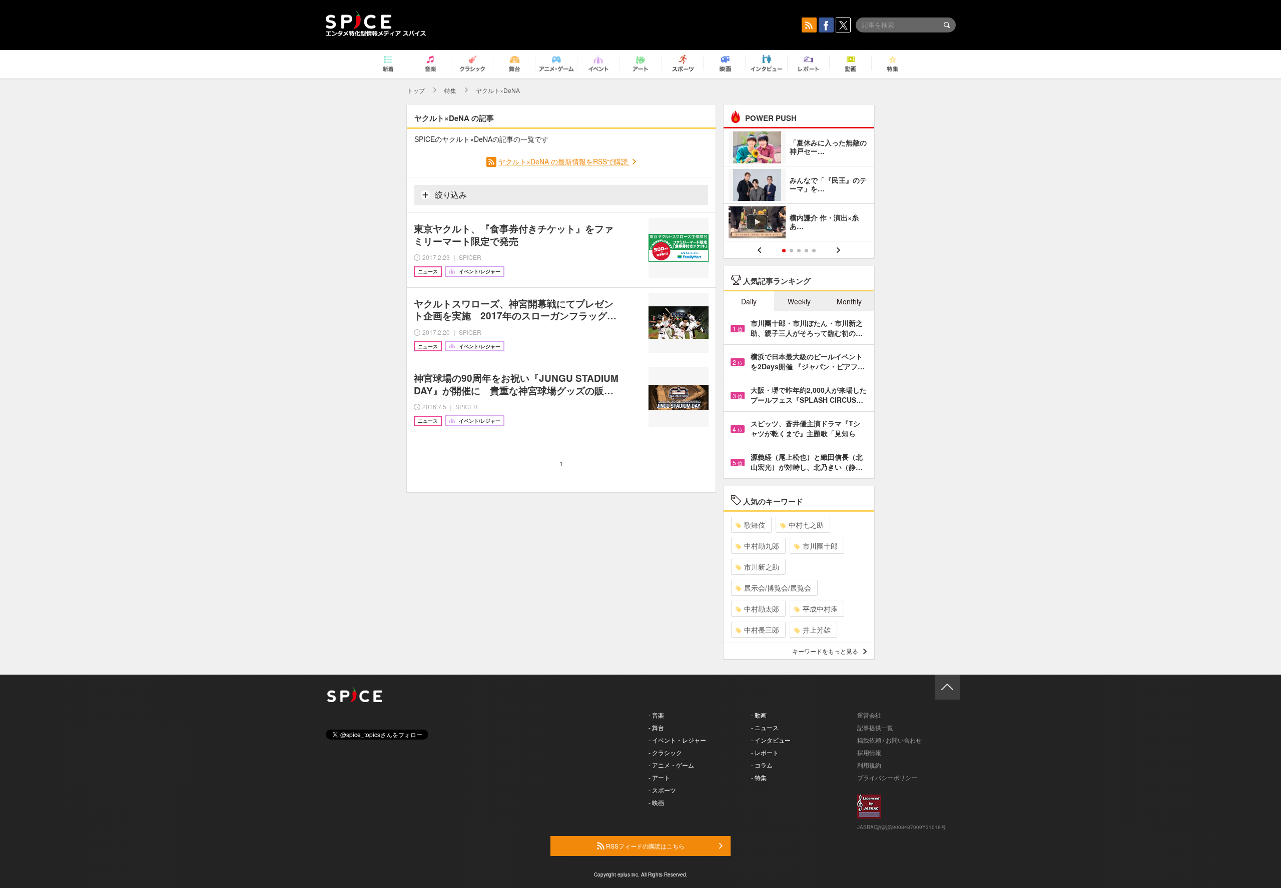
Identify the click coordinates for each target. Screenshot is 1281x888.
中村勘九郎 (761, 546)
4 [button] (806, 250)
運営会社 (869, 715)
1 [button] (784, 250)
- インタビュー (771, 740)
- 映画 (656, 802)
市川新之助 (761, 567)
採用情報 (869, 752)
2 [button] (791, 250)
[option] (799, 186)
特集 (450, 90)
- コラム (762, 765)
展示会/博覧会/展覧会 (777, 588)
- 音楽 (656, 715)
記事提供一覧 (875, 727)
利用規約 (869, 765)
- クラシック (665, 752)
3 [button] (799, 250)
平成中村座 (820, 609)
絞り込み (450, 194)
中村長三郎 (761, 630)
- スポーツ (662, 790)
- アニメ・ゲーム (671, 765)
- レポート (765, 752)
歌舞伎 (754, 525)
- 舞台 (656, 727)
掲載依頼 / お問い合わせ (889, 740)
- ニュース (765, 727)
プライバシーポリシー (887, 777)
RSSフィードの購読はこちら (644, 846)
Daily (749, 301)
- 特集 (759, 777)
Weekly (799, 301)
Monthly (849, 301)
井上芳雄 (817, 630)
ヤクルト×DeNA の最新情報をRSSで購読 (564, 161)
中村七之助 (806, 525)
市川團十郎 (820, 546)
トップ (416, 90)
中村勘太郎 (761, 609)
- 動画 (759, 715)
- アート (659, 777)
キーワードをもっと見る (825, 651)
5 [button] (814, 250)
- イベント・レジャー (677, 740)
